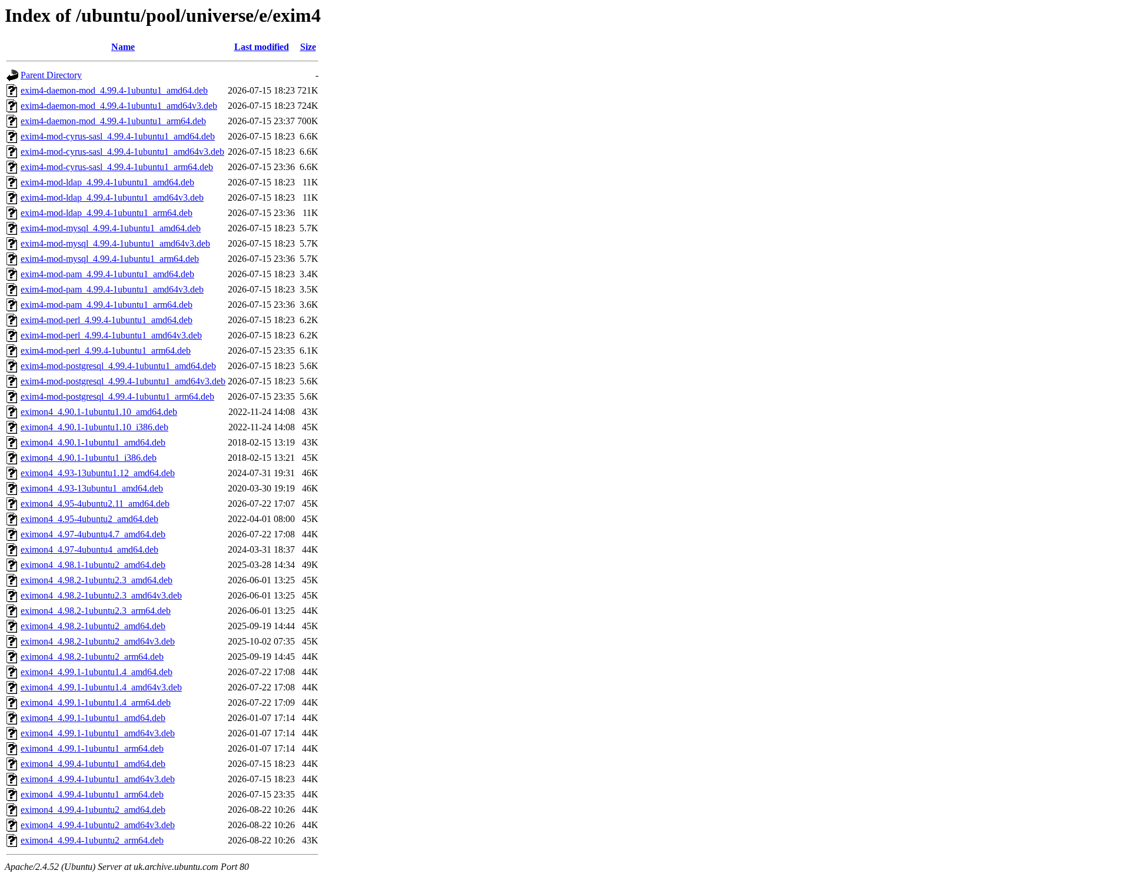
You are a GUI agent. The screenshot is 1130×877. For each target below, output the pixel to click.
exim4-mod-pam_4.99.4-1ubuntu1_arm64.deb (106, 305)
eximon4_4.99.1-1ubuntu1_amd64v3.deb (98, 733)
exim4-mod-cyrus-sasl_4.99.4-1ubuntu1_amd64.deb (118, 136)
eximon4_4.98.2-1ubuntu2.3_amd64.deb (96, 580)
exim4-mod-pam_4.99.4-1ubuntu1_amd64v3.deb (112, 289)
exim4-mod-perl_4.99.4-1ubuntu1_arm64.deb (106, 351)
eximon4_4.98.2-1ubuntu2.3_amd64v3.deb (101, 595)
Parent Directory (51, 75)
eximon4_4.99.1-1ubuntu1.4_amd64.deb (96, 672)
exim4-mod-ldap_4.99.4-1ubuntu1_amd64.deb (107, 182)
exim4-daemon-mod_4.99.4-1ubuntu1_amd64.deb (114, 90)
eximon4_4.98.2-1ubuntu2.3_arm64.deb (96, 611)
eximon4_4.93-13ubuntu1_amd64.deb (92, 488)
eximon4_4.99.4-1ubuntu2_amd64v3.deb (98, 825)
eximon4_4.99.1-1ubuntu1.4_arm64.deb (96, 702)
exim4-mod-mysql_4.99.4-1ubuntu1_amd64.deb (111, 228)
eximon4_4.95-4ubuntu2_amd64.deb (89, 519)
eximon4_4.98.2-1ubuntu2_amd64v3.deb (98, 641)
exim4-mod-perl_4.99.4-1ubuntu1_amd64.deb (106, 320)
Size (308, 47)
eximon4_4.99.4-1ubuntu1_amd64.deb (93, 764)
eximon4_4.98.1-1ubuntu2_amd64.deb (93, 565)
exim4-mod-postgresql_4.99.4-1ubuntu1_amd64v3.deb (123, 381)
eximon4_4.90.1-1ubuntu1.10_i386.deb (94, 427)
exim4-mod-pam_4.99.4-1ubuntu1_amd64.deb (107, 274)
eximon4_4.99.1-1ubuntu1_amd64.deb (93, 718)
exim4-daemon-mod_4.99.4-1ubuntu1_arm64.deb (113, 121)
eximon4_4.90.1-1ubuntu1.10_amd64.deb (99, 412)
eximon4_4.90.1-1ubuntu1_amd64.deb (93, 442)
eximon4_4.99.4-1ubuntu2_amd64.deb (93, 810)
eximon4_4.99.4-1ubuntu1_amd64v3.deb (98, 779)
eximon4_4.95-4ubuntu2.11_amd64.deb (95, 504)
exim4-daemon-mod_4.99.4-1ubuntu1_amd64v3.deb (119, 106)
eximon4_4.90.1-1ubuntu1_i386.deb (89, 458)
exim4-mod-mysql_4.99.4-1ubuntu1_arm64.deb (110, 259)
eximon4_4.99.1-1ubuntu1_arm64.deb (92, 748)
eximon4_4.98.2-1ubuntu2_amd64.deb (93, 626)
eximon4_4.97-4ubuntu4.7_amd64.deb (93, 534)
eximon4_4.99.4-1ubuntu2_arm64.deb (92, 840)
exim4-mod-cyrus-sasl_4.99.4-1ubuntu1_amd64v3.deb (122, 152)
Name (123, 47)
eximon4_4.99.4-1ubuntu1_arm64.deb (92, 794)
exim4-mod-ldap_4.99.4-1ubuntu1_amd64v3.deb (112, 197)
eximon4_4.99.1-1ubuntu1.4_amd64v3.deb (101, 687)
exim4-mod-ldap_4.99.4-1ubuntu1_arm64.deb (106, 213)
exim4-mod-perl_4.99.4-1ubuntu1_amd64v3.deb (111, 335)
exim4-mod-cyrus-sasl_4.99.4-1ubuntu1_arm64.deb (117, 167)
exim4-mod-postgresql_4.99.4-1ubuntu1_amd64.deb (118, 366)
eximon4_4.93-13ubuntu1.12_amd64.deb (98, 473)
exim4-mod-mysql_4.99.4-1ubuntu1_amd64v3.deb (115, 243)
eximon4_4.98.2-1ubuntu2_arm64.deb (92, 657)
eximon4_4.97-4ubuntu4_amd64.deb (89, 549)
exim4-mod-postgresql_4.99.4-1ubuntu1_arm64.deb (117, 396)
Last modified (261, 47)
